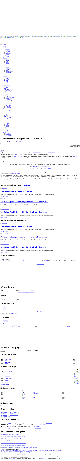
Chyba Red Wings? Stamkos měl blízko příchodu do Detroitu (13, 445)
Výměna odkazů (9, 135)
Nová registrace (21, 292)
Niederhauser (35, 393)
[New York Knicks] (65, 36)
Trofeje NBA (8, 105)
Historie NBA (8, 99)
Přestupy (7, 54)
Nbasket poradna (9, 96)
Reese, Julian (7, 376)
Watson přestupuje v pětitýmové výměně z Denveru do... (24, 237)
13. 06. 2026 (5, 321)
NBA (27, 260)
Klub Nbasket (8, 117)
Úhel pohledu (8, 65)
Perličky (7, 69)
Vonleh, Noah (8, 363)
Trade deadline (8, 55)
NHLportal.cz (9, 262)
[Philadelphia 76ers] (75, 36)
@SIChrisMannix (35, 166)
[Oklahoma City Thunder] (69, 36)
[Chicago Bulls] (36, 36)
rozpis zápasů (14, 313)
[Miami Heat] (52, 36)
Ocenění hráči (8, 68)
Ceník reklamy (8, 134)
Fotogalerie (8, 130)
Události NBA (8, 106)
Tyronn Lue (75, 156)
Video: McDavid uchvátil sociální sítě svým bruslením (12, 438)
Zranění (7, 56)
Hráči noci (5, 323)
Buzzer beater (8, 109)
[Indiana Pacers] (39, 36)
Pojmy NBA (8, 101)
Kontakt (7, 133)
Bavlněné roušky (52, 450)
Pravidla (7, 126)
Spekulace (8, 73)
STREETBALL (6, 122)
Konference (8, 82)
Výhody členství (9, 121)
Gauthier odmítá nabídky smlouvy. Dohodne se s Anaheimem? (13, 440)
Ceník (7, 118)
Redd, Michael (8, 359)
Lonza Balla (13, 156)
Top (6, 114)
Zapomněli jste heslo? (29, 292)
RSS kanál (4, 143)
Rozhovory (8, 64)
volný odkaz (29, 451)
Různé (7, 112)
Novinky (7, 59)
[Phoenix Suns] (2, 37)
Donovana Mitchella (16, 173)
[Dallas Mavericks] (16, 36)
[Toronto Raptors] (14, 37)
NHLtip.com (15, 262)
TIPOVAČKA (6, 89)
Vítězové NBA (9, 107)
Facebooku (1, 151)
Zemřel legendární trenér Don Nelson (16, 191)
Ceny (7, 94)
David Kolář (18, 141)
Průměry (7, 87)
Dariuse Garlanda (51, 152)
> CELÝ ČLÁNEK (4, 196)
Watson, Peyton (8, 378)
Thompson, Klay (8, 369)
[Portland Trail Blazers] (5, 37)
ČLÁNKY (5, 58)
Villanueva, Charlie (9, 360)
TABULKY (5, 80)
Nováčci (7, 52)
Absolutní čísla (8, 86)
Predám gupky (17, 451)
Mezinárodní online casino (5, 452)
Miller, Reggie (8, 357)
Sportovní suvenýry (17, 450)
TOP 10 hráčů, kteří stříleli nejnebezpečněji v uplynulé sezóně (13, 443)
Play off (7, 79)
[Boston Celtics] (6, 36)
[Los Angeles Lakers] (45, 36)
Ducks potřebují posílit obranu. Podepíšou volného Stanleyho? (13, 436)
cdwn (9, 423)
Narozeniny (8, 51)
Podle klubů (8, 50)
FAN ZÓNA (5, 95)
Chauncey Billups (4, 412)
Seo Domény (38, 450)
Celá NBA (8, 83)
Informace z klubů (9, 71)
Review (7, 61)
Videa (7, 70)
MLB (32, 260)
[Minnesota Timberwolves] (59, 36)
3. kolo (4, 308)
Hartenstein (34, 391)
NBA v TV (8, 78)
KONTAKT (5, 132)
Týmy (7, 115)
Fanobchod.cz (3, 260)
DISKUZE (5, 88)
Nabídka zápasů (9, 90)
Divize (7, 81)
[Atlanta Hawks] (3, 36)
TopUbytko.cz (10, 450)
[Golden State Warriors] (26, 36)
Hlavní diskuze (49, 423)
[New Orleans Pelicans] (62, 36)
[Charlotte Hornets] (33, 36)
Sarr (33, 398)
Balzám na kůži (59, 450)
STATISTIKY (6, 85)
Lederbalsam (10, 451)
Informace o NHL (25, 450)
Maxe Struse (19, 156)
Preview (7, 60)
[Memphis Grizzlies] (49, 36)
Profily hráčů (8, 110)
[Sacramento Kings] (8, 37)
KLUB (4, 116)
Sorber (33, 397)
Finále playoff (40, 311)
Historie (7, 124)
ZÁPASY (5, 76)
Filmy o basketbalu (9, 98)
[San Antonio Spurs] (11, 37)
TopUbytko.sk (3, 450)
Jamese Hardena (36, 152)
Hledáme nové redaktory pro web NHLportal (10, 434)
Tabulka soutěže (9, 91)
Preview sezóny (9, 103)
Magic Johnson (4, 415)
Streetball (7, 67)
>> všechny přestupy (5, 384)
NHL (24, 260)
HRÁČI (4, 47)
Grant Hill (12, 413)
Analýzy (7, 63)
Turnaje (7, 127)
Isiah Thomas (3, 413)
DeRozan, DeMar (8, 371)
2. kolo (4, 307)
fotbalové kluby (37, 260)
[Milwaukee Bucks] (55, 36)
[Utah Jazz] (18, 37)
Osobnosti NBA (9, 100)
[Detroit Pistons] (22, 36)
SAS (8, 313)
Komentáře (8, 74)
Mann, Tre (7, 382)
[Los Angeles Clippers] (42, 36)
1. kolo (4, 306)
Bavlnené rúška (32, 450)
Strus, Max (7, 380)
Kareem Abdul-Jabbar (14, 412)
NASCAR (46, 260)
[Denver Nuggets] (19, 36)
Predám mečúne (23, 451)
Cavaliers (16, 154)
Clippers (30, 160)
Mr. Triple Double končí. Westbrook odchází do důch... (23, 212)
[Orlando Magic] (72, 36)
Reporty (7, 123)
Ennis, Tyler (7, 362)
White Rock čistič (4, 451)
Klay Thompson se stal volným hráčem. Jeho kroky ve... (24, 202)
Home (1, 36)
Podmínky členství (9, 119)
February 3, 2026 (47, 168)
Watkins (34, 394)
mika (9, 428)
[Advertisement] (38, 9)
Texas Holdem (45, 450)
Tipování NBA (8, 72)
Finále (4, 309)
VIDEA (4, 108)
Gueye (33, 392)
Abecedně (8, 49)
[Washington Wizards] (21, 37)
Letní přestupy (8, 53)
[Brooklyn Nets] (9, 36)
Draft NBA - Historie (10, 97)
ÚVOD (4, 46)
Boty (6, 131)
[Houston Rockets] (29, 36)
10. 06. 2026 (5, 320)
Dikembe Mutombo (14, 415)
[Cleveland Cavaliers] (12, 36)
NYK (1, 313)
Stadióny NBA (8, 104)
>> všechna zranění (4, 399)
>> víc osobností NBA (5, 416)
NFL (30, 260)
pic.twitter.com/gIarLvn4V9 (44, 166)
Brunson (34, 396)
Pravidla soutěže (9, 92)
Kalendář (7, 77)
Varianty (7, 125)
